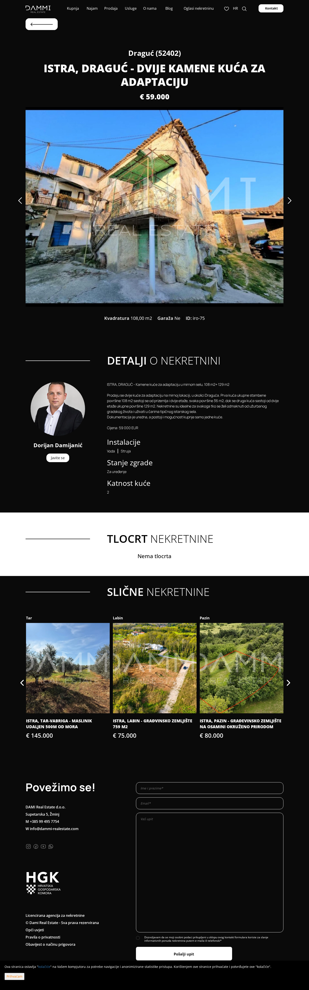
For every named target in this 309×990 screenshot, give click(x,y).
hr (235, 8)
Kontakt (271, 8)
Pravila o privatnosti (43, 937)
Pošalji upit (184, 954)
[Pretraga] (244, 8)
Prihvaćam (14, 976)
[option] (154, 207)
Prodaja (111, 8)
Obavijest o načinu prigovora (50, 944)
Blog (168, 8)
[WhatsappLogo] (51, 845)
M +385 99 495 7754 (42, 821)
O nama (149, 8)
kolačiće (44, 966)
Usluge (130, 8)
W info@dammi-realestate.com (52, 828)
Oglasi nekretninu (199, 8)
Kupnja (72, 8)
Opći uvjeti (35, 929)
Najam (92, 8)
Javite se (58, 457)
